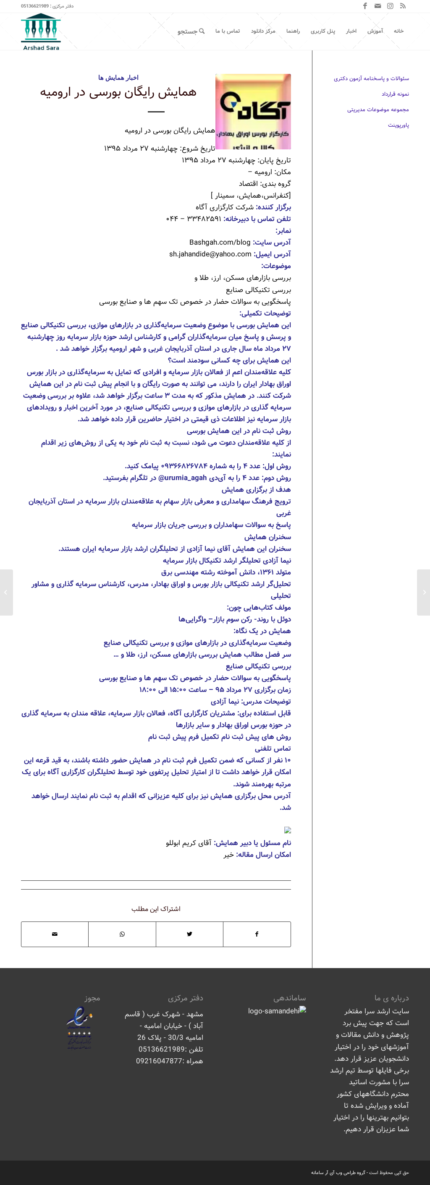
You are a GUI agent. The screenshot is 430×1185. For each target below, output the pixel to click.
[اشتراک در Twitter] (189, 934)
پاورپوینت (398, 125)
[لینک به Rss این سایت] (402, 6)
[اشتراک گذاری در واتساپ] (122, 934)
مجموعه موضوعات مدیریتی (378, 109)
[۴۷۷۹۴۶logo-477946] (253, 111)
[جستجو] (191, 31)
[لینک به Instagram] (390, 6)
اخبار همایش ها (118, 77)
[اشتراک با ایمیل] (54, 934)
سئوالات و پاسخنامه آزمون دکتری (371, 78)
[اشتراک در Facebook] (257, 934)
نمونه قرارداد (395, 94)
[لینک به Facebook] (365, 6)
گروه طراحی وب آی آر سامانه (338, 1173)
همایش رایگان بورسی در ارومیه (118, 92)
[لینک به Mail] (377, 6)
